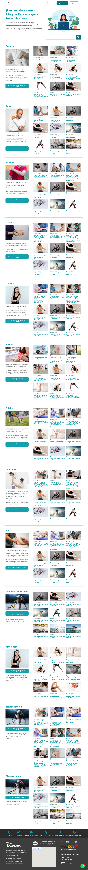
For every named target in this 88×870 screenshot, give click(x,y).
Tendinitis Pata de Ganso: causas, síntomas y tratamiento (57, 696)
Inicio (8, 3)
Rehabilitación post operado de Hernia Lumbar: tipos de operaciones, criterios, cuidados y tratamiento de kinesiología (73, 485)
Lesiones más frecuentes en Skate (73, 152)
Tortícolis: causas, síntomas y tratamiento (40, 695)
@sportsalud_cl (59, 835)
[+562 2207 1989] (9, 832)
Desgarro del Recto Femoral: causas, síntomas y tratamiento (57, 77)
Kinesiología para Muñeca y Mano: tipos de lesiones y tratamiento (57, 237)
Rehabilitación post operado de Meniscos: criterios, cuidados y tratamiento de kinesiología (56, 360)
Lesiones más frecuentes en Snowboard (73, 136)
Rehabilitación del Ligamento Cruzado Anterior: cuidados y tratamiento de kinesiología (72, 360)
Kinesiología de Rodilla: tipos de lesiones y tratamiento (40, 359)
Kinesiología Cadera (39, 59)
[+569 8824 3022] (18, 832)
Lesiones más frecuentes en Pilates (57, 152)
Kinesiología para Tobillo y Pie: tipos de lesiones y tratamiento (40, 422)
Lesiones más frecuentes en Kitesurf (57, 636)
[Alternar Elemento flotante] (82, 866)
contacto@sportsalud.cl (31, 835)
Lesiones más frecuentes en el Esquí (57, 136)
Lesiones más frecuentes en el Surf (73, 636)
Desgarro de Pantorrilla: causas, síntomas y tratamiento (40, 396)
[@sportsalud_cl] (59, 832)
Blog (47, 3)
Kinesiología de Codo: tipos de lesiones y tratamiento (40, 120)
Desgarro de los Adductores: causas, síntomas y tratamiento (40, 95)
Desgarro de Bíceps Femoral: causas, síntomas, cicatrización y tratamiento (73, 77)
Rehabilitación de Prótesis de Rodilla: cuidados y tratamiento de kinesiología (40, 378)
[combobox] (60, 37)
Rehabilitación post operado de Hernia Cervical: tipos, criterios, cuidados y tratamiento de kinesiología (40, 484)
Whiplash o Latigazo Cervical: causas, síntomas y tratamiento (73, 678)
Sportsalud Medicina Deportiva (74, 835)
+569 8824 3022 (19, 835)
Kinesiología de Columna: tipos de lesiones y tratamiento (56, 483)
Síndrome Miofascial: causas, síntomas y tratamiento (39, 77)
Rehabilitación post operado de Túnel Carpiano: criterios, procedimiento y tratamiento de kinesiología (39, 238)
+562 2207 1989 (9, 835)
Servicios (25, 3)
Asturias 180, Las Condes (46, 835)
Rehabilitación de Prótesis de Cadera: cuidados (72, 60)
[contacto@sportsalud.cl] (31, 832)
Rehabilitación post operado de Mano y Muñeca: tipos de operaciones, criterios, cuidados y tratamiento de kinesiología (73, 238)
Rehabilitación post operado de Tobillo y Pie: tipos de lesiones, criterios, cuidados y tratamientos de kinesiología (57, 424)
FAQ (42, 3)
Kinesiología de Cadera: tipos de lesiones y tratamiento (57, 60)
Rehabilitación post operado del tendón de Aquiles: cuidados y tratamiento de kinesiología (73, 423)
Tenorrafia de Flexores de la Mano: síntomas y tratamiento (73, 696)
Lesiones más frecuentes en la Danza (57, 94)
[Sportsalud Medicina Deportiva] (74, 832)
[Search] (78, 37)
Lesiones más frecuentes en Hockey (40, 152)
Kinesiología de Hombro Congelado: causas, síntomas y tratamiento (40, 177)
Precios (35, 3)
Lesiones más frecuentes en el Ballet (73, 94)
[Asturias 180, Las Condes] (46, 832)
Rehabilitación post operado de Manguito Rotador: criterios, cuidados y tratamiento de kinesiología (73, 178)
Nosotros (16, 3)
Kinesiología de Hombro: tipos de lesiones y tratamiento (57, 177)
